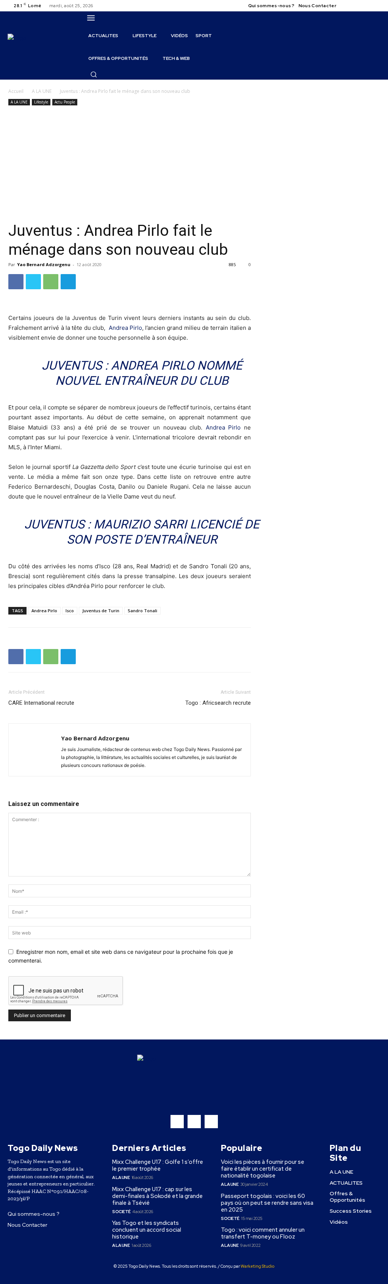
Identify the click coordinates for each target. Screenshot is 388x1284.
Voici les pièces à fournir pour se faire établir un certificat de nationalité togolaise (262, 1168)
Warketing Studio (257, 1266)
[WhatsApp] (50, 281)
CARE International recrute (41, 702)
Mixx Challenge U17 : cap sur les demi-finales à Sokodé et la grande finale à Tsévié (157, 1196)
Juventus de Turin (100, 610)
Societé (121, 1211)
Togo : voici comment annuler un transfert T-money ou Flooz (263, 1233)
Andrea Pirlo (125, 327)
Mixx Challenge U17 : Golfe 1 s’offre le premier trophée (157, 1165)
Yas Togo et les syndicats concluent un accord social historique (146, 1229)
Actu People (65, 102)
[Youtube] (375, 5)
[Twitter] (366, 5)
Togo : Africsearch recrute (218, 702)
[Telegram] (68, 281)
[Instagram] (357, 5)
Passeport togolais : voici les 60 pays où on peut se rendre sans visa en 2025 (267, 1202)
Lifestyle (41, 102)
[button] (93, 74)
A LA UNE (42, 91)
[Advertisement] (129, 164)
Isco (70, 610)
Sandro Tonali (142, 610)
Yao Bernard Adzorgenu (43, 264)
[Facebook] (348, 5)
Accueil (15, 91)
